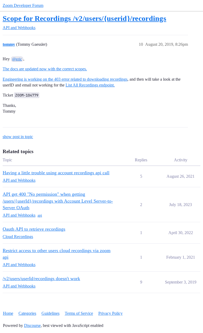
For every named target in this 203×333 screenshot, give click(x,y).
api (40, 215)
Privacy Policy (110, 313)
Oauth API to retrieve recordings (34, 229)
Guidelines (50, 313)
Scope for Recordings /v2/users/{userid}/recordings (84, 18)
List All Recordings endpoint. (90, 85)
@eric (17, 59)
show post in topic (18, 136)
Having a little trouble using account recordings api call (56, 172)
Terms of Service (79, 313)
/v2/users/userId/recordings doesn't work (41, 278)
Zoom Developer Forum (23, 5)
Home (8, 313)
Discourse (32, 325)
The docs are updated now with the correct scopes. (45, 69)
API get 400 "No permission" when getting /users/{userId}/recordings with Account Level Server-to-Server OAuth (58, 200)
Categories (27, 313)
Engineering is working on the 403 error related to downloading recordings (65, 79)
